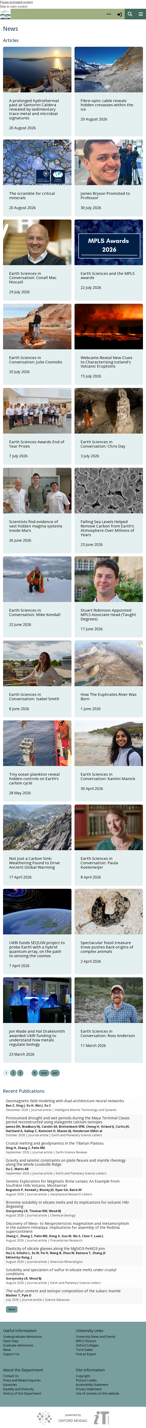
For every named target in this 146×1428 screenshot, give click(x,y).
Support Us (11, 1354)
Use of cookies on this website (97, 1393)
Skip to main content (13, 6)
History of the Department (22, 1393)
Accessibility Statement (92, 1385)
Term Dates (84, 1350)
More (11, 1309)
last (55, 1073)
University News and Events (95, 1336)
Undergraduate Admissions (22, 1336)
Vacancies (10, 1385)
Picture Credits (86, 1380)
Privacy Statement (89, 1389)
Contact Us (11, 1376)
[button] (108, 14)
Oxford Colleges (87, 1345)
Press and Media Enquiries (22, 1380)
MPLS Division (86, 1341)
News (7, 1350)
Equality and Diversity (18, 1389)
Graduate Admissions (18, 1345)
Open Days (11, 1341)
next (44, 1073)
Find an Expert (86, 1354)
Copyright (83, 1376)
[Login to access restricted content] (119, 14)
